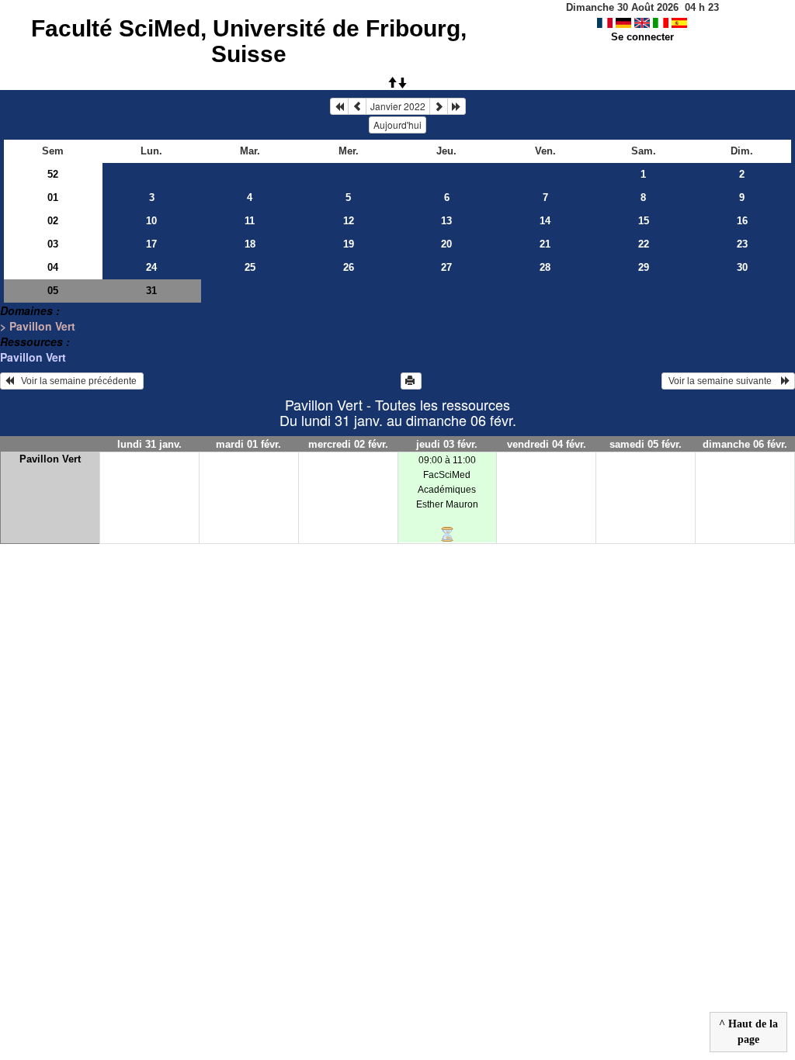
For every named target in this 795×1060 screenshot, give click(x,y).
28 (545, 267)
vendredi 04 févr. (546, 444)
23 (742, 244)
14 (545, 221)
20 (446, 244)
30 (742, 267)
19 (348, 244)
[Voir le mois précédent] (357, 106)
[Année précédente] (339, 106)
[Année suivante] (456, 106)
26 (348, 267)
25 (250, 267)
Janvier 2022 (397, 106)
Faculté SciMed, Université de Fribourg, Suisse (249, 41)
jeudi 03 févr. (446, 444)
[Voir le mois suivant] (438, 106)
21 (545, 244)
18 (250, 244)
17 (151, 244)
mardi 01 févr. (248, 444)
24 (151, 267)
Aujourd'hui (397, 124)
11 (250, 221)
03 (52, 244)
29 (643, 267)
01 (52, 197)
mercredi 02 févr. (348, 444)
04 (52, 267)
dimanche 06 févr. (745, 444)
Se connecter (642, 37)
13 (446, 221)
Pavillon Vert (33, 357)
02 (52, 221)
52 (52, 174)
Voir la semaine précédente (76, 381)
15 (643, 221)
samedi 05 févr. (645, 444)
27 (446, 267)
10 (151, 221)
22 (643, 244)
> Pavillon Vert (37, 326)
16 (742, 221)
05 (52, 290)
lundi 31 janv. (149, 444)
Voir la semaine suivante (723, 381)
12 (348, 221)
